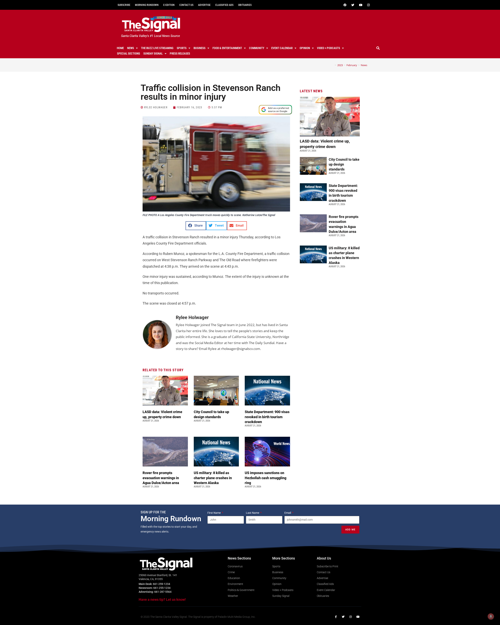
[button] (378, 48)
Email (288, 512)
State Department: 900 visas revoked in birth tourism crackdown (267, 417)
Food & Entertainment (227, 48)
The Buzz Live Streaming (157, 48)
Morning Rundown (147, 4)
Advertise (204, 4)
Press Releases (180, 53)
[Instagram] (368, 5)
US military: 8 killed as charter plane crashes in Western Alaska (213, 478)
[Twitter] (353, 5)
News (130, 48)
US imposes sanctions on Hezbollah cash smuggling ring (265, 478)
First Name (214, 512)
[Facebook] (345, 5)
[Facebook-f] (335, 616)
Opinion (305, 48)
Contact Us (186, 4)
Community (256, 48)
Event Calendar (282, 48)
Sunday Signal (153, 53)
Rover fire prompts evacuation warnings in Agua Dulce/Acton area (161, 478)
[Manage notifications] (491, 616)
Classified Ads (224, 4)
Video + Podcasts (328, 48)
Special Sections (128, 53)
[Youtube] (360, 5)
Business (199, 48)
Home (120, 48)
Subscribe (124, 4)
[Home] (333, 65)
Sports (182, 48)
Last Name (253, 512)
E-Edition (169, 4)
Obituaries (245, 4)
